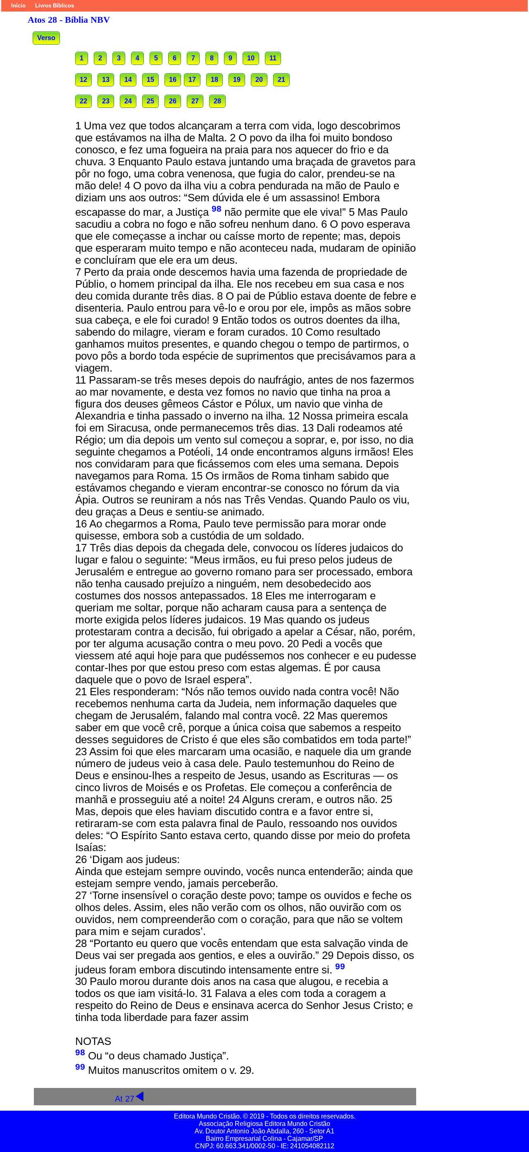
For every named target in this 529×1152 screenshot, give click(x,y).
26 (172, 101)
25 (150, 101)
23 (106, 101)
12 (83, 79)
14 (128, 79)
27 (195, 101)
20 (259, 79)
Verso (46, 37)
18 (214, 79)
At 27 (124, 1098)
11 (272, 58)
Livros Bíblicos (54, 5)
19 (237, 79)
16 (172, 79)
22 (83, 101)
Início (18, 5)
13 (106, 79)
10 (251, 58)
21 (281, 79)
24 (128, 101)
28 (217, 101)
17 (192, 79)
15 (150, 79)
